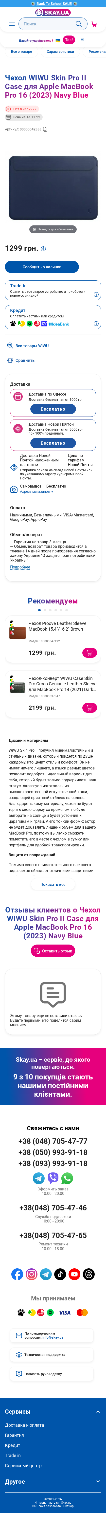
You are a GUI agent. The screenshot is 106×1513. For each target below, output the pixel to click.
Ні (82, 39)
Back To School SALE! (54, 3)
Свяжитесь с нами (53, 1128)
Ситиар (68, 1506)
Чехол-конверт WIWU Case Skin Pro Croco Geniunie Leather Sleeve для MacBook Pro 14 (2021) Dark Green (63, 686)
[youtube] (74, 1274)
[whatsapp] (67, 1178)
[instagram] (31, 1274)
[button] (39, 610)
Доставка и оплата (24, 1425)
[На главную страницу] (53, 12)
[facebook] (17, 1274)
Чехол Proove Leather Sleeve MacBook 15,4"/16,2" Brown (58, 626)
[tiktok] (60, 1274)
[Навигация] (11, 24)
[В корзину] (89, 653)
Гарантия (14, 1435)
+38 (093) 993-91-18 (53, 1163)
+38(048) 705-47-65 (53, 1235)
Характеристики (60, 51)
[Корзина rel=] (94, 24)
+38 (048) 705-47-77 (53, 1141)
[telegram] (39, 1178)
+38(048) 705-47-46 (53, 1207)
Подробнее (20, 566)
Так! (69, 39)
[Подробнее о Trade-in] (96, 295)
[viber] (53, 1178)
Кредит (12, 1445)
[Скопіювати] (45, 129)
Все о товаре (21, 51)
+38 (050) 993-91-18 (53, 1152)
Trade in (13, 1455)
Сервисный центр (23, 1465)
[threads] (89, 1274)
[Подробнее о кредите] (96, 324)
